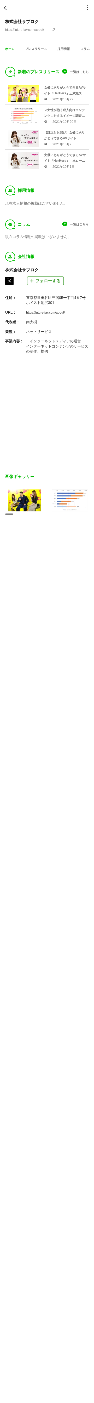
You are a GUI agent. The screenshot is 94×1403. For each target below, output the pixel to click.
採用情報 (63, 48)
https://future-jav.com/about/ (24, 30)
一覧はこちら (79, 72)
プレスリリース (36, 48)
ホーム (10, 48)
